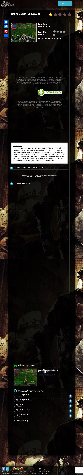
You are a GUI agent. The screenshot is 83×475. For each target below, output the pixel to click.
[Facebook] (6, 22)
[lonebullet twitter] (7, 470)
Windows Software (45, 471)
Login (29, 175)
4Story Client (18, 405)
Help (40, 468)
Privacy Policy (44, 470)
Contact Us (5, 472)
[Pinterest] (6, 31)
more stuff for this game (46, 375)
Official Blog (6, 473)
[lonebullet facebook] (3, 470)
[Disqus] (39, 213)
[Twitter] (6, 26)
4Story (46, 24)
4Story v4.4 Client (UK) (22, 415)
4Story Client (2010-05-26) (23, 395)
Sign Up (38, 175)
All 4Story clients (20, 421)
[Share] (6, 36)
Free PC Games (44, 473)
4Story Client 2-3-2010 (22, 410)
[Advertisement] (46, 60)
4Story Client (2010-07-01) (23, 400)
